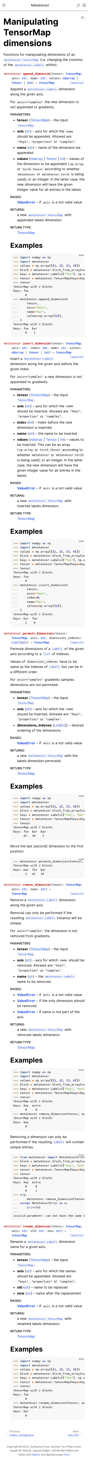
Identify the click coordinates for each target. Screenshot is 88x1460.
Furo (67, 1454)
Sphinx (36, 1454)
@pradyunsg (54, 1454)
